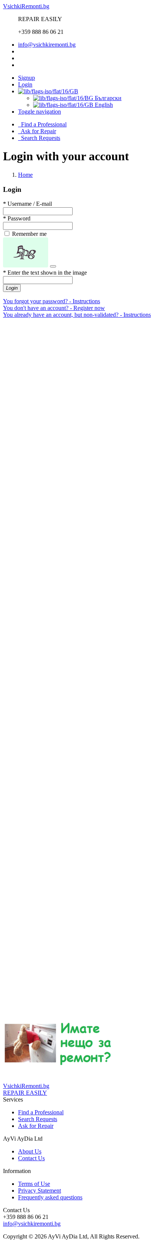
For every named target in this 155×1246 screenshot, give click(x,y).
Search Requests (39, 138)
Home (25, 175)
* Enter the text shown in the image (45, 272)
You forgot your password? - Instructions (51, 301)
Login (25, 84)
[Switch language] (48, 91)
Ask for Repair (37, 131)
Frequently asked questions (50, 1197)
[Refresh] (53, 266)
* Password (16, 218)
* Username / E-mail (27, 204)
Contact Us (31, 1158)
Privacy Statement (39, 1190)
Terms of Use (34, 1184)
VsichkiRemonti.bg (26, 6)
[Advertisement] (77, 401)
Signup (26, 77)
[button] (39, 111)
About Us (29, 1151)
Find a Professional (42, 124)
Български (107, 98)
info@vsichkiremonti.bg (47, 44)
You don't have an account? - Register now (54, 308)
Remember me (29, 234)
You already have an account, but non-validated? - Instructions (77, 315)
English (103, 105)
